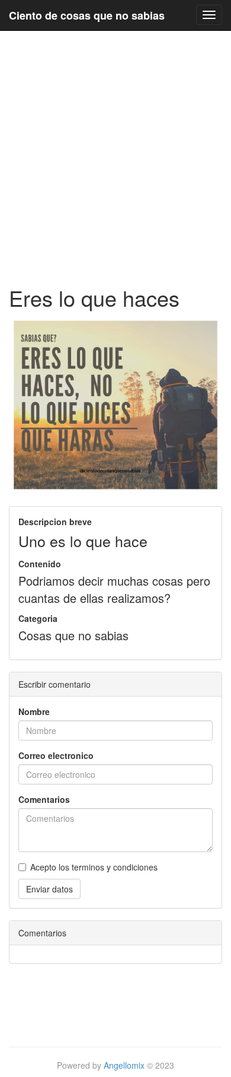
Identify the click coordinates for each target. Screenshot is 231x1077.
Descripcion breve (55, 522)
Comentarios (44, 799)
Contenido (39, 564)
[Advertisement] (115, 158)
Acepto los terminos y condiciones (94, 867)
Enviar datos (49, 889)
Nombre (34, 711)
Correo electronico (56, 755)
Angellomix (124, 1065)
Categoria (37, 618)
